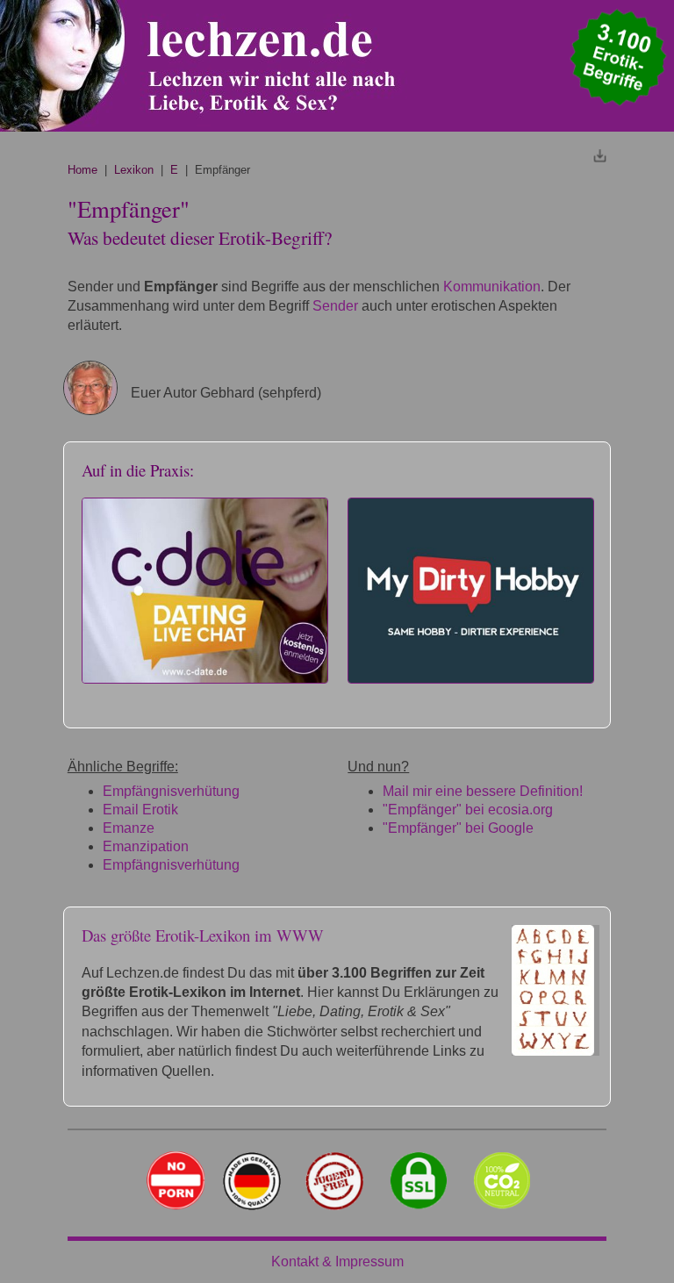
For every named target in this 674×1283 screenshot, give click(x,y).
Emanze (128, 828)
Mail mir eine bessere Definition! (483, 791)
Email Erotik (140, 809)
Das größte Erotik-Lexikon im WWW (203, 935)
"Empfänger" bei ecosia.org (468, 809)
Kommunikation (492, 286)
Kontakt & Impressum (337, 1261)
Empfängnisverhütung (171, 791)
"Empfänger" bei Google (458, 828)
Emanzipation (146, 846)
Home (82, 169)
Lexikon (134, 169)
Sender (335, 305)
